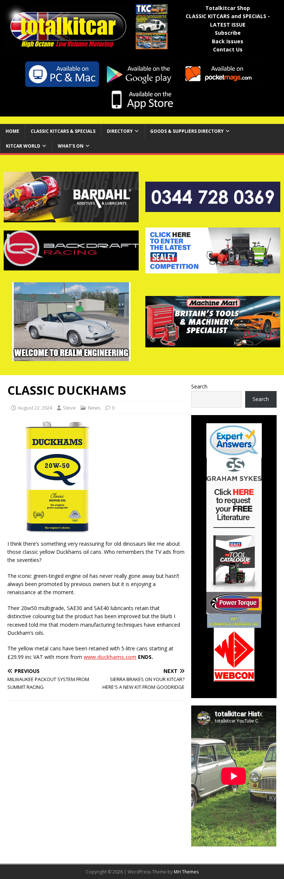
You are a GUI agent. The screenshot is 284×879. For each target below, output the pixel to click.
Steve (69, 407)
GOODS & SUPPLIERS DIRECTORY (187, 131)
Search (199, 386)
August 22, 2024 (35, 407)
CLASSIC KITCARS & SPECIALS (63, 131)
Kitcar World (23, 146)
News (94, 407)
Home (12, 131)
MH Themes (186, 872)
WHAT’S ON (71, 146)
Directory (120, 131)
